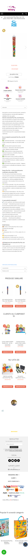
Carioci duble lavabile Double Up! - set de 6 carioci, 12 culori (7, 342)
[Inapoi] (1, 17)
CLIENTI (13, 478)
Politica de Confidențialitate (15, 450)
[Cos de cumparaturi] (22, 13)
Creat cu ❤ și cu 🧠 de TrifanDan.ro (11, 500)
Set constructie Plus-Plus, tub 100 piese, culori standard (20, 300)
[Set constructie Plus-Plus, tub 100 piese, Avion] (7, 290)
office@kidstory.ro (15, 469)
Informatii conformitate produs (9, 264)
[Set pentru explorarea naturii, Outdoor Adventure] (20, 369)
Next (25, 47)
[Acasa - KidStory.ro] (14, 8)
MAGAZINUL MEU (13, 475)
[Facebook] (9, 460)
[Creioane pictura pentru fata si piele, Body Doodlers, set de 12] (20, 329)
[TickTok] (15, 460)
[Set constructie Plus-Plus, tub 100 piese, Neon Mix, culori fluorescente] (14, 46)
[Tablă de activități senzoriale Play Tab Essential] (7, 369)
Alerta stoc (14, 74)
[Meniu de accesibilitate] (25, 544)
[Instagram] (18, 460)
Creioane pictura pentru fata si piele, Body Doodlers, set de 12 (20, 342)
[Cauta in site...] (26, 13)
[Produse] (2, 14)
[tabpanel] (14, 46)
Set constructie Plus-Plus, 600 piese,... (7, 541)
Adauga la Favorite (13, 81)
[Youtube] (12, 460)
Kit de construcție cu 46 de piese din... (21, 541)
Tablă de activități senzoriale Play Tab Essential (8, 376)
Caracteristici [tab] (5, 268)
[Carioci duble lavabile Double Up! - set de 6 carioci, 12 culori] (7, 329)
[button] (2, 534)
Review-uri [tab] (5, 271)
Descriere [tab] (4, 107)
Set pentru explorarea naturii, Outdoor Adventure (20, 376)
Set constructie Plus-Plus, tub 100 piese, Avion (7, 300)
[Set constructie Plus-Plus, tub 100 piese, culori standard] (20, 290)
